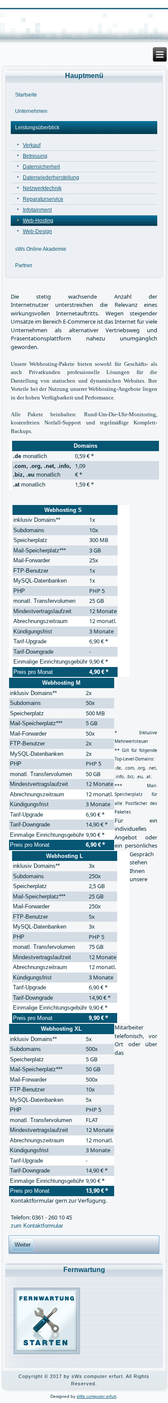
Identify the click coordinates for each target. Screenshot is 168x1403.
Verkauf (31, 145)
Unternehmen (31, 111)
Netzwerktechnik (42, 188)
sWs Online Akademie (40, 249)
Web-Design (37, 231)
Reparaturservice (43, 199)
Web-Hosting (38, 221)
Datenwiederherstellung (51, 178)
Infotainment (37, 210)
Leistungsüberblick (37, 128)
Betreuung (35, 156)
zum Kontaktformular (37, 1225)
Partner (23, 265)
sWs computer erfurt (96, 1396)
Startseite (26, 95)
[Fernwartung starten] (47, 1354)
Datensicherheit (41, 167)
